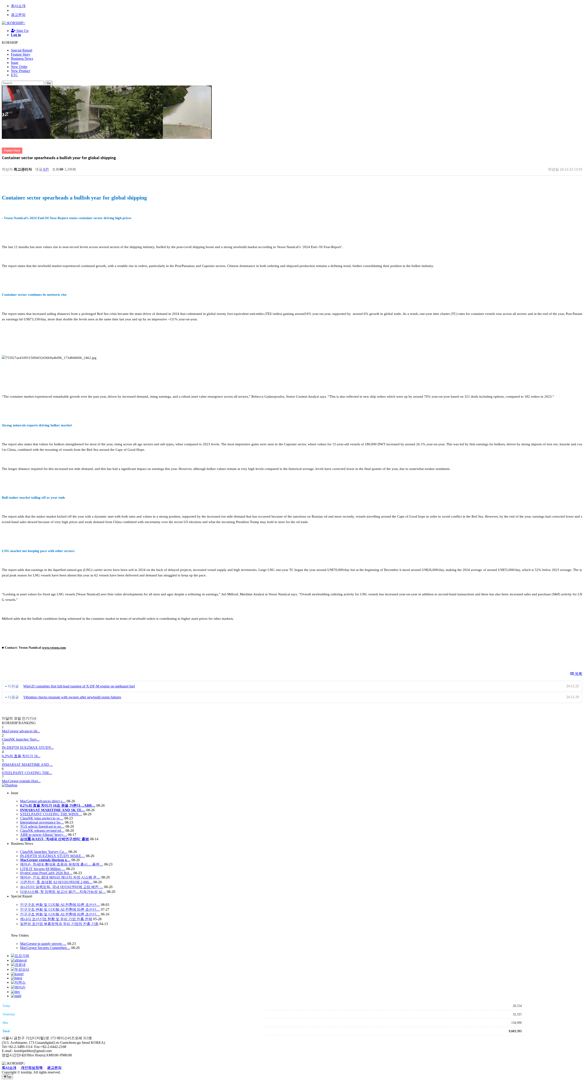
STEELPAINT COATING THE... (27, 773)
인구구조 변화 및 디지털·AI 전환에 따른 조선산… (60, 905)
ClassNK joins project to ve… (41, 818)
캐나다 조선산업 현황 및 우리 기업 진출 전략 (56, 919)
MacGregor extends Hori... (21, 781)
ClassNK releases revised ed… (42, 830)
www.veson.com (54, 647)
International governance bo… (42, 822)
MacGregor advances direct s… (43, 801)
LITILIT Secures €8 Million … (42, 869)
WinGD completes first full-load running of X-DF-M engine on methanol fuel (79, 686)
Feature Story (20, 54)
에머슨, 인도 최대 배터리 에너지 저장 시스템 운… (60, 877)
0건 (45, 169)
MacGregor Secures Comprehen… (45, 948)
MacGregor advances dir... (21, 731)
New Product (20, 71)
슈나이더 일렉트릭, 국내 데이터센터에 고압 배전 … (61, 887)
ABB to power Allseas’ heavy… (43, 835)
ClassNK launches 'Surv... (20, 739)
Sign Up (22, 31)
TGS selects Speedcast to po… (42, 826)
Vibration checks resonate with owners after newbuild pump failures (72, 697)
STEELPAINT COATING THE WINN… (51, 814)
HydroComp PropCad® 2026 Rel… (46, 873)
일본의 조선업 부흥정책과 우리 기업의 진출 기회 (59, 924)
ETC (14, 75)
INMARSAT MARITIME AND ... (27, 765)
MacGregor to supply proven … (43, 944)
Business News (22, 58)
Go (49, 83)
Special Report (21, 50)
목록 (578, 674)
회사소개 (18, 6)
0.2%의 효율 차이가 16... (21, 756)
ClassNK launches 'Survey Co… (44, 852)
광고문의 (18, 15)
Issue (14, 63)
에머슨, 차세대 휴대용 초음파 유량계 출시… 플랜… (61, 864)
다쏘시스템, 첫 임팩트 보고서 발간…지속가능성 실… (63, 892)
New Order (19, 67)
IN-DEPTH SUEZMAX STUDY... (28, 747)
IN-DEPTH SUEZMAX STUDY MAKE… (52, 856)
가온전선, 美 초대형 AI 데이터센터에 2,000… (56, 882)
